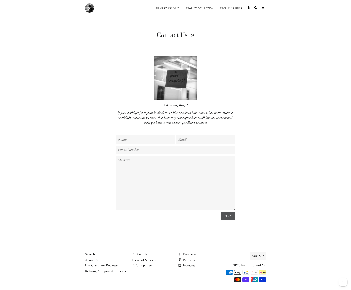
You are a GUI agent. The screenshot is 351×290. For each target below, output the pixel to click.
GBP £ (256, 255)
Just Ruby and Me (253, 265)
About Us (91, 259)
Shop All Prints (231, 8)
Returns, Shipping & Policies (105, 271)
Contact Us (139, 254)
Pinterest (189, 259)
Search (90, 254)
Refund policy (142, 265)
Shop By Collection (200, 8)
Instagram (189, 265)
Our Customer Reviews (101, 265)
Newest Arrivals (168, 8)
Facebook (189, 254)
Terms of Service (144, 259)
